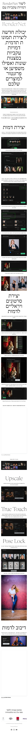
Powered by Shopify (18, 723)
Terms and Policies (14, 726)
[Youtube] (16, 730)
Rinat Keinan (11, 723)
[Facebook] (11, 730)
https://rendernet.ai (14, 112)
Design (2, 454)
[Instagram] (14, 730)
